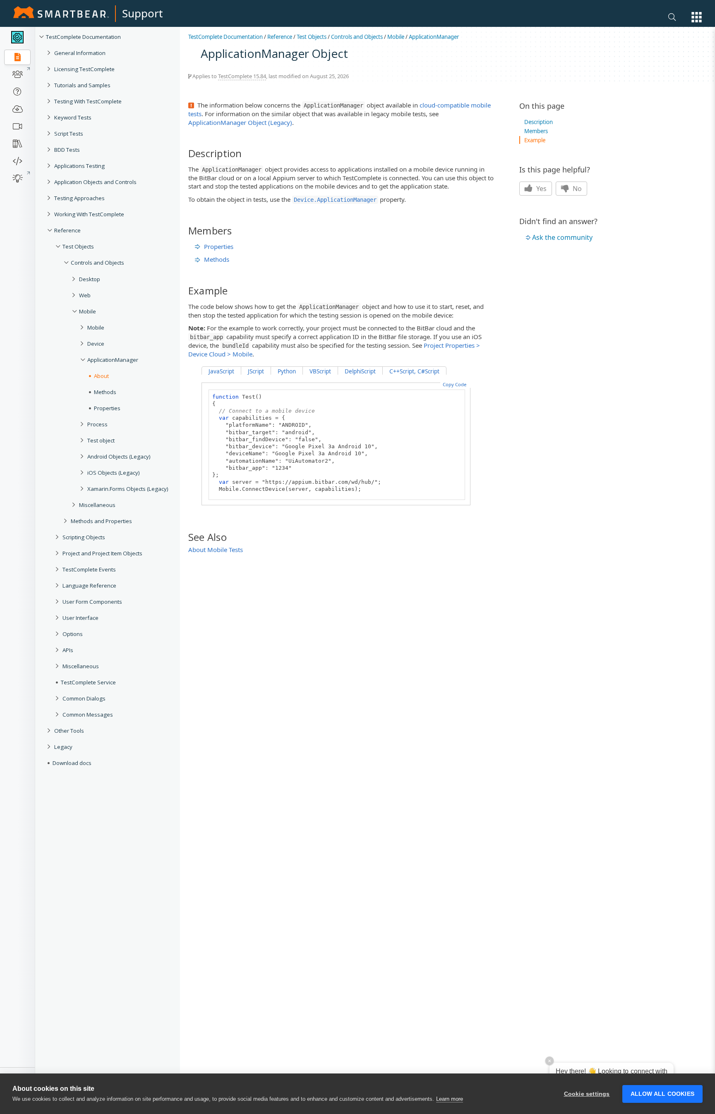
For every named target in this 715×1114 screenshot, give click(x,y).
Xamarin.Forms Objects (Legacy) (127, 488)
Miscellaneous (97, 505)
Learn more (449, 1099)
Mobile (87, 311)
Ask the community (562, 237)
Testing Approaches (79, 198)
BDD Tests (67, 149)
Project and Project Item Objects (102, 553)
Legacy (63, 747)
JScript (256, 371)
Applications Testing (79, 166)
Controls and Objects (97, 262)
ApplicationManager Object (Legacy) (240, 122)
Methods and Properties (101, 521)
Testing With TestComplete (88, 101)
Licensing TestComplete (84, 69)
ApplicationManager (112, 359)
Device (95, 343)
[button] (696, 17)
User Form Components (92, 601)
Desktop (89, 279)
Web (85, 295)
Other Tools (69, 730)
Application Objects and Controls (95, 182)
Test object (101, 440)
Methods (105, 392)
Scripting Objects (83, 537)
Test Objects (78, 246)
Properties (107, 408)
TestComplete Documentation (83, 37)
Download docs (72, 763)
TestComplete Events (89, 569)
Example (534, 140)
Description (538, 122)
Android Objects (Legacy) (119, 456)
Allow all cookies (662, 1094)
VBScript (320, 371)
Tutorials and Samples (82, 85)
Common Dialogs (84, 698)
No (576, 188)
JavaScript (221, 371)
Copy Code (454, 384)
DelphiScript (360, 371)
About (101, 376)
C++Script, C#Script (414, 371)
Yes (541, 188)
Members (536, 131)
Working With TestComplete (89, 214)
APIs (67, 650)
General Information (80, 53)
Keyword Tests (72, 117)
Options (72, 634)
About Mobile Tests (215, 549)
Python (287, 371)
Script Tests (68, 133)
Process (97, 424)
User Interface (80, 618)
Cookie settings (587, 1094)
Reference (67, 230)
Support (142, 13)
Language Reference (89, 585)
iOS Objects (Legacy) (113, 472)
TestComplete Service (88, 682)
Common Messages (87, 714)
